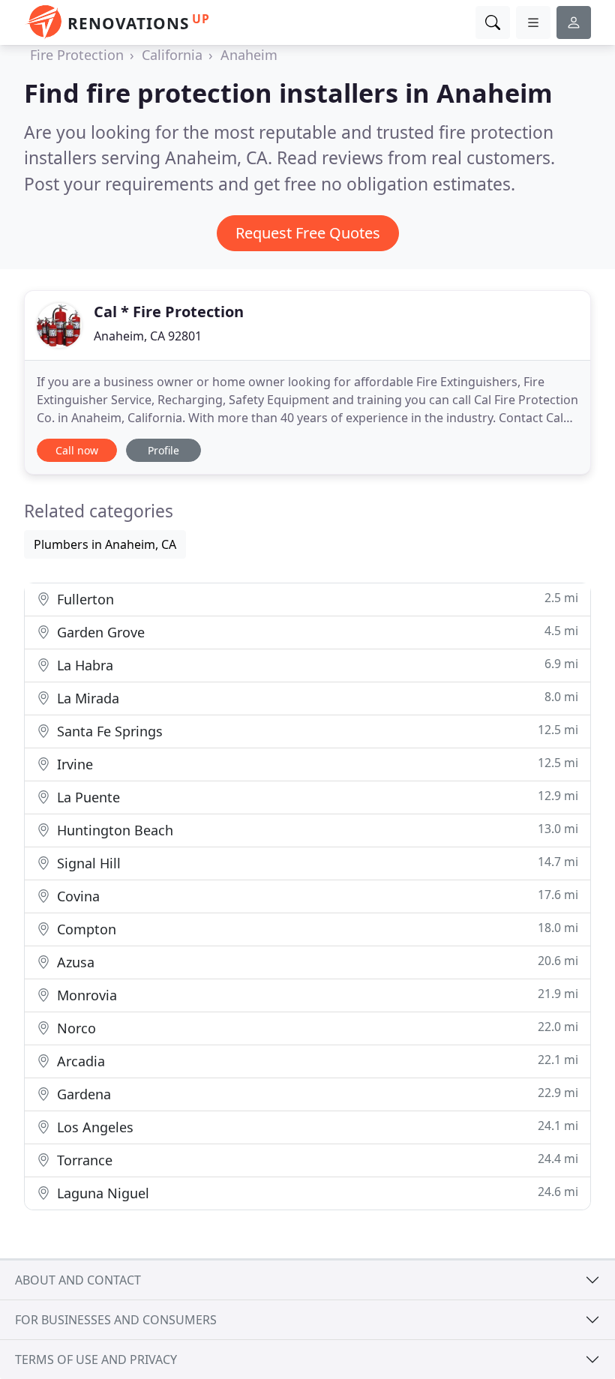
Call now (77, 450)
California (172, 55)
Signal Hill (315, 862)
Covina (315, 895)
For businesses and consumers (116, 1320)
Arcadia (315, 1060)
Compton (315, 928)
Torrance (315, 1159)
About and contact (78, 1280)
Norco (315, 1027)
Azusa (315, 961)
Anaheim (249, 55)
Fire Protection (77, 55)
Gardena (315, 1093)
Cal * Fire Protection (169, 311)
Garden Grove (315, 631)
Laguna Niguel (315, 1192)
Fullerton (315, 598)
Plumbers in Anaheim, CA (105, 544)
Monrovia (315, 994)
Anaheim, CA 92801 (148, 336)
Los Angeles (315, 1126)
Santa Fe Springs (315, 730)
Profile (163, 450)
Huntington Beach (315, 829)
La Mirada (315, 697)
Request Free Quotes (308, 233)
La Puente (315, 796)
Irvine (315, 763)
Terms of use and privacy (96, 1359)
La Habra (315, 664)
